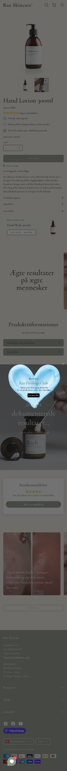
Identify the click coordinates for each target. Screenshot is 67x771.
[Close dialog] (63, 363)
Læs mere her (33, 395)
